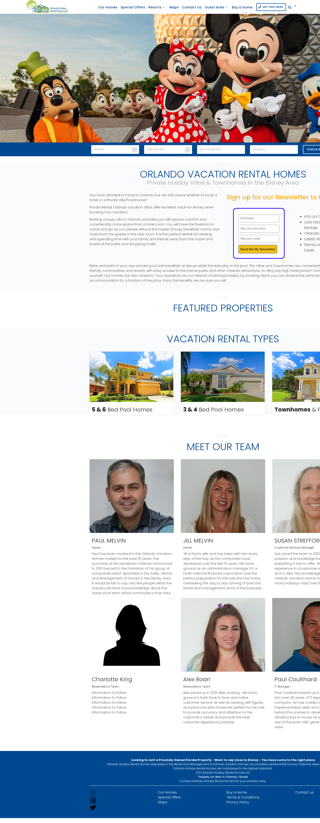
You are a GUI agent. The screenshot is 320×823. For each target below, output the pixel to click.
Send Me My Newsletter (257, 249)
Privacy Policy (238, 802)
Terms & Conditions (243, 797)
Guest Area (214, 7)
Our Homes (107, 7)
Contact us (304, 792)
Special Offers (133, 7)
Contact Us (191, 7)
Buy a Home (242, 7)
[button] (4, 78)
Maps (174, 7)
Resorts (154, 7)
